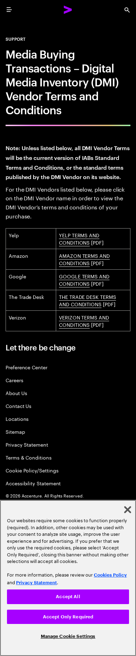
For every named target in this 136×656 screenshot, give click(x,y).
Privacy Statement (27, 444)
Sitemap (15, 431)
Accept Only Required (68, 617)
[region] (68, 578)
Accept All (68, 596)
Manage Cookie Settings (68, 636)
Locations (17, 418)
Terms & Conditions (29, 457)
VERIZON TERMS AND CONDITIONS (84, 320)
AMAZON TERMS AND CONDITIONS (84, 259)
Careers (14, 380)
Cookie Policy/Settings (32, 470)
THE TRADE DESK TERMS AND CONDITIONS (87, 300)
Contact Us (18, 405)
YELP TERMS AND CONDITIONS (79, 238)
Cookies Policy (110, 575)
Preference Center (26, 367)
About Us (16, 392)
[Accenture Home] (68, 9)
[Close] (127, 509)
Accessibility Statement (33, 483)
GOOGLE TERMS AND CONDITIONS (84, 279)
